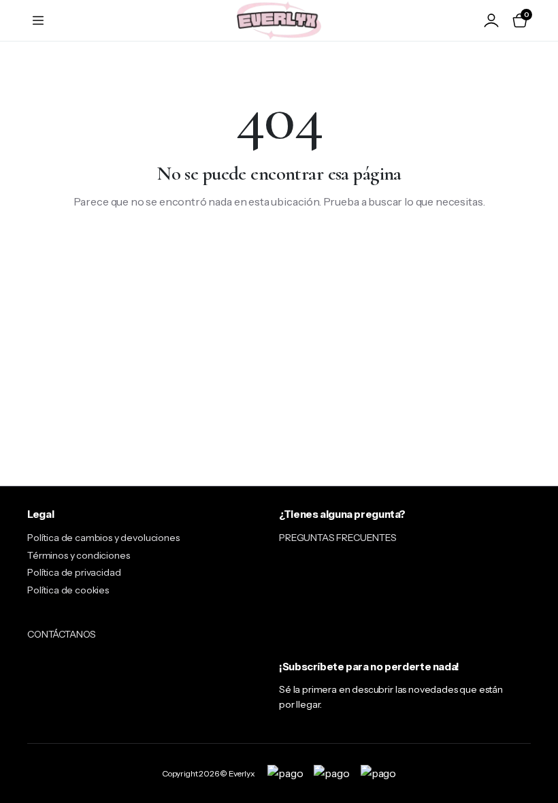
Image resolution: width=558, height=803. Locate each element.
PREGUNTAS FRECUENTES (338, 537)
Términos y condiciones (78, 555)
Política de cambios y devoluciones (103, 537)
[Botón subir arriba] (536, 741)
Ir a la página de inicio (279, 246)
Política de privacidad (73, 572)
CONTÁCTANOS (61, 634)
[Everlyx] (279, 20)
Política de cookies (68, 590)
